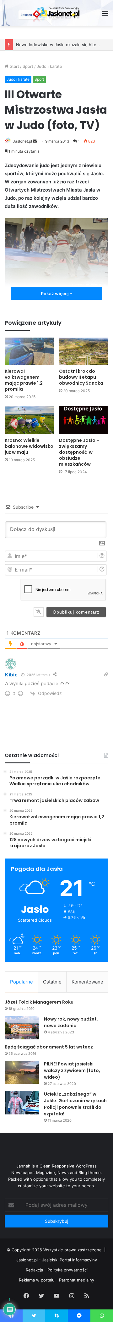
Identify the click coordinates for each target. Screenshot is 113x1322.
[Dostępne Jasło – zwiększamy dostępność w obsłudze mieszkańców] (83, 420)
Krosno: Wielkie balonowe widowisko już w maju (29, 446)
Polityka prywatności (67, 1269)
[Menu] (105, 15)
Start (13, 66)
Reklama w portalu (37, 1279)
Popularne (21, 982)
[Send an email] (35, 141)
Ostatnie (52, 982)
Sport (28, 66)
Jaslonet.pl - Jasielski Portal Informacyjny (56, 1259)
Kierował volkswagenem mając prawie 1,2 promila (24, 380)
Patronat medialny (76, 1279)
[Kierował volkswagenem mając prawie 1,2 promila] (29, 352)
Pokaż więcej (55, 293)
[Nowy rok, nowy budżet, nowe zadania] (22, 1027)
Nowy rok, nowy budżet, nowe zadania (71, 1022)
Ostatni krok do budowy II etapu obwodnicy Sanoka (81, 377)
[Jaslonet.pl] (56, 13)
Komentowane (87, 982)
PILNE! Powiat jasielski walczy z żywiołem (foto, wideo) (72, 1070)
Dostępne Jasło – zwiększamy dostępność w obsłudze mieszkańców (79, 452)
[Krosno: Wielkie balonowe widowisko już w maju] (29, 420)
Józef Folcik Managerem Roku (39, 1002)
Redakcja (34, 1269)
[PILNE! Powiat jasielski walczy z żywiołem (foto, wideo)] (22, 1072)
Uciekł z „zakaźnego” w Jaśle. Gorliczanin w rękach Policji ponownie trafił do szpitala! (75, 1104)
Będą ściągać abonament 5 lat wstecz (49, 1047)
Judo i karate (49, 66)
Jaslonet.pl (22, 141)
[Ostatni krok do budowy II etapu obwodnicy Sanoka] (83, 352)
